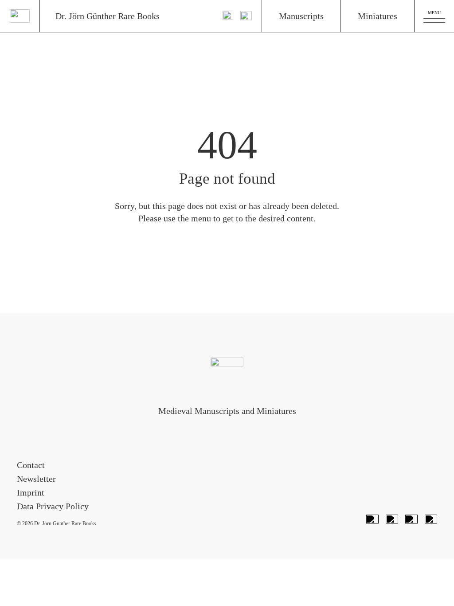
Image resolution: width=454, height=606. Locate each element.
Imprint (30, 492)
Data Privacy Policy (53, 506)
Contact (31, 465)
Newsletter (36, 479)
